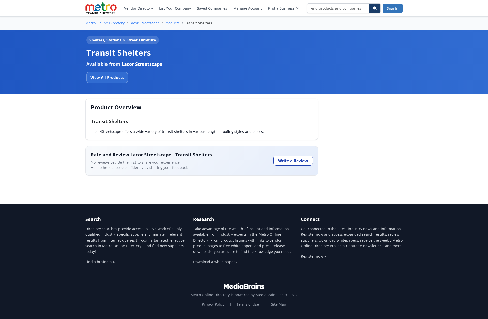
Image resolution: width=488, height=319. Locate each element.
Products (172, 23)
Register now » (313, 256)
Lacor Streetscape (144, 23)
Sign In (393, 8)
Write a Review (293, 161)
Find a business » (100, 261)
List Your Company (175, 8)
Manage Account (247, 8)
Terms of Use (248, 304)
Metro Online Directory (105, 23)
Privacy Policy (213, 304)
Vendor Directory (138, 8)
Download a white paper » (215, 261)
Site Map (278, 304)
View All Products (107, 77)
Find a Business (281, 8)
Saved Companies (212, 8)
